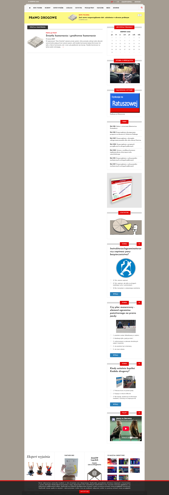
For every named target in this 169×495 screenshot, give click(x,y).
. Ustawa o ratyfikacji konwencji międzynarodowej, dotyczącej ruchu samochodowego (122, 152)
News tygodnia (37, 8)
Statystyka (78, 8)
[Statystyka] (126, 226)
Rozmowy (47, 8)
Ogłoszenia (100, 8)
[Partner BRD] (69, 469)
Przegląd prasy (89, 8)
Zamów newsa (127, 2)
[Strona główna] (30, 7)
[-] (123, 461)
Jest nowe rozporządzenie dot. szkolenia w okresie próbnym (104, 18)
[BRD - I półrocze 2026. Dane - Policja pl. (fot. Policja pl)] (112, 461)
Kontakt (138, 2)
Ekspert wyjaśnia (58, 8)
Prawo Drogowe (43, 17)
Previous (139, 15)
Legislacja (69, 8)
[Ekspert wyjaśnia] (39, 466)
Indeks (108, 8)
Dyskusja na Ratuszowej (117, 114)
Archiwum (116, 8)
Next (141, 15)
